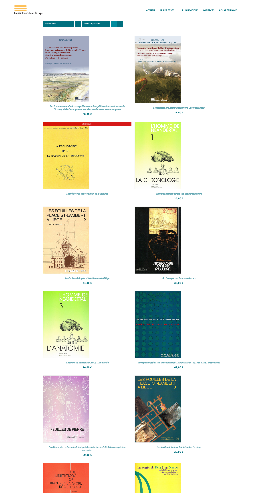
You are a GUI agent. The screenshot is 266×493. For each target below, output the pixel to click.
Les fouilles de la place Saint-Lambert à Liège (87, 278)
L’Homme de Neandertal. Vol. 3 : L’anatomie (87, 363)
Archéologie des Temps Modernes (178, 278)
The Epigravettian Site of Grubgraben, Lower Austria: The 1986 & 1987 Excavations (179, 363)
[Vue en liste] (120, 24)
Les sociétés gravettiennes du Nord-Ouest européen (179, 108)
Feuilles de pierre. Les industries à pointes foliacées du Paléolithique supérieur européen (87, 448)
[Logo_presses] (28, 6)
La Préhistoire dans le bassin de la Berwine (87, 194)
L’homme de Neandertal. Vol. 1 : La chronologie (179, 194)
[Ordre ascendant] (78, 24)
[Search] (252, 11)
